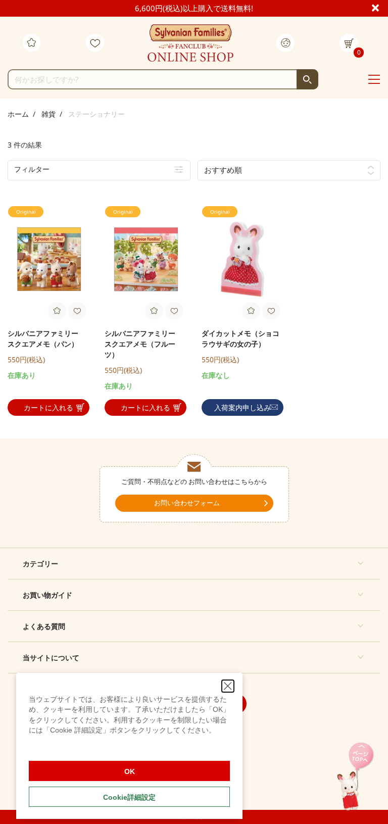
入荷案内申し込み (242, 407)
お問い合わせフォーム (187, 502)
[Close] (379, 7)
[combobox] (163, 79)
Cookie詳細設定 (129, 797)
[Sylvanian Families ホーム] (190, 43)
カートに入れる (48, 407)
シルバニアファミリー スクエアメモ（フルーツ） (143, 343)
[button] (194, 563)
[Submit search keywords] (307, 79)
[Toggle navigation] (374, 80)
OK (129, 771)
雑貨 (48, 114)
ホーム (18, 114)
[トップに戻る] (355, 777)
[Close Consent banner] (228, 686)
